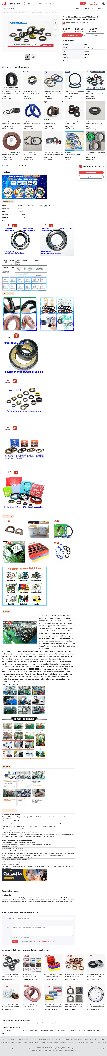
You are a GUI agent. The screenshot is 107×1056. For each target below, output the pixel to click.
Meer (3, 1033)
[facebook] (99, 1039)
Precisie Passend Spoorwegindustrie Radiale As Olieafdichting (74, 92)
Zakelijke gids (93, 1039)
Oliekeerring (55, 12)
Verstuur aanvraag (72, 35)
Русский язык (63, 1042)
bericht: (9, 927)
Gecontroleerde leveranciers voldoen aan (73, 1039)
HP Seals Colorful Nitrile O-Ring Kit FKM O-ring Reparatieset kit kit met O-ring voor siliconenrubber (53, 976)
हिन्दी (87, 1042)
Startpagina (5, 12)
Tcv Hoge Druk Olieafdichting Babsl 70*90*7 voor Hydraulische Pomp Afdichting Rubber (53, 92)
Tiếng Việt (104, 1042)
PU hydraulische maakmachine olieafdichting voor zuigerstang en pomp (32, 123)
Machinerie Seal (33, 1030)
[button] (78, 3)
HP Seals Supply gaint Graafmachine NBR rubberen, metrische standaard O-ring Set (31, 976)
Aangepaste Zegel (75, 1030)
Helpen (85, 8)
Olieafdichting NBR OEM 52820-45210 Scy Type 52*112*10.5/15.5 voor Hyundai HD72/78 (95, 123)
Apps (92, 8)
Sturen (15, 941)
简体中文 (13, 1042)
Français (31, 1042)
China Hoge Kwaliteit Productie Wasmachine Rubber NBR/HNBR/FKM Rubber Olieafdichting (52, 123)
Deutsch (43, 1042)
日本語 (25, 1042)
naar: (9, 923)
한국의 (69, 1042)
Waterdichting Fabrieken (46, 1030)
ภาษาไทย (92, 1042)
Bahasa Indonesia (54, 1044)
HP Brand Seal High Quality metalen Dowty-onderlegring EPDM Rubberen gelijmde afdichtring (74, 976)
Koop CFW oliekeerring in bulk (91, 1030)
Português (49, 1042)
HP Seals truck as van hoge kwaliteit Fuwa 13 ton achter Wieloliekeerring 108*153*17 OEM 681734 (96, 1006)
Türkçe (98, 1042)
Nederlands (81, 1042)
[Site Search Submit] (83, 3)
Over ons (5, 1039)
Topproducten (58, 1039)
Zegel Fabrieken (7, 1030)
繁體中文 (20, 1042)
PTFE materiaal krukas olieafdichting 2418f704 (95, 153)
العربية (75, 1042)
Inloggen (103, 4)
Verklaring (12, 1039)
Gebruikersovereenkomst (22, 1039)
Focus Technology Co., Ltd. (51, 1047)
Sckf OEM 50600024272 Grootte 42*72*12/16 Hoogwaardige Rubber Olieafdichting (32, 92)
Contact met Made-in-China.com (45, 1039)
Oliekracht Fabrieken (20, 1030)
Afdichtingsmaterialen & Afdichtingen (40, 12)
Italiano (56, 1042)
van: (10, 918)
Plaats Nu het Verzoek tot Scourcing (44, 941)
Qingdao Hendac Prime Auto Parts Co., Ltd (77, 22)
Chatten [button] (96, 35)
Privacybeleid (33, 1039)
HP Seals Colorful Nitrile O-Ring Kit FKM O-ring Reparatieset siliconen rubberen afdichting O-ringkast (53, 1006)
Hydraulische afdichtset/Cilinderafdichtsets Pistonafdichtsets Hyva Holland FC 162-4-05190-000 (74, 153)
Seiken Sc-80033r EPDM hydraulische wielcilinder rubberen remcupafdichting (74, 123)
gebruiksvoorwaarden (71, 1050)
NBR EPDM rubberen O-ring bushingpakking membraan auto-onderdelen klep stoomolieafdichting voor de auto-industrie (95, 92)
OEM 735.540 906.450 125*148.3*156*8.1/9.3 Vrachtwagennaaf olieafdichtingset (32, 153)
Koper (77, 8)
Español (37, 1042)
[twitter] (103, 1039)
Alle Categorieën (8, 8)
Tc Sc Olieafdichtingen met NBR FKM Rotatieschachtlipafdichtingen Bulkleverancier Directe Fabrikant (11, 92)
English (7, 1042)
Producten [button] (29, 3)
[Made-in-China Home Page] (11, 3)
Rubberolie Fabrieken (62, 1030)
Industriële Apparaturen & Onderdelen (19, 12)
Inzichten (86, 1039)
